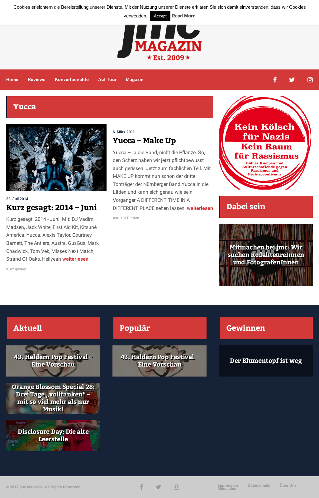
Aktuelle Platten (126, 218)
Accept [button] (160, 16)
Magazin (135, 79)
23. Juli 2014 (17, 199)
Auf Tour (107, 79)
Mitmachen (227, 488)
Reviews (36, 79)
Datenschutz (259, 485)
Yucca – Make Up (144, 141)
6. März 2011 (124, 132)
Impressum (228, 485)
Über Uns (288, 485)
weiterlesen (74, 259)
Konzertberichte (72, 79)
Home (12, 79)
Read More (183, 15)
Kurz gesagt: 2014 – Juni (51, 208)
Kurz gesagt (16, 269)
